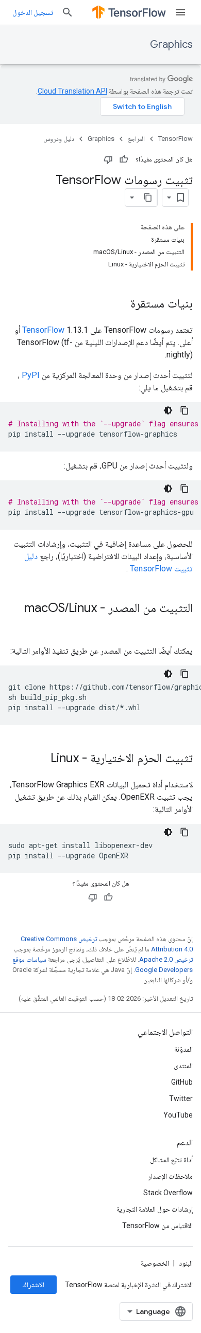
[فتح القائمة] (180, 12)
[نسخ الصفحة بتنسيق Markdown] (148, 197)
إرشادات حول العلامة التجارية (154, 1209)
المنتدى (183, 1065)
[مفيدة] (123, 159)
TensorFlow (175, 138)
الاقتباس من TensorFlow (157, 1225)
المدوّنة (183, 1049)
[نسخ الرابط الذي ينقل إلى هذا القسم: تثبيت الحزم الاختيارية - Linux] (40, 759)
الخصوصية (155, 1263)
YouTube (178, 1115)
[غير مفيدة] (108, 159)
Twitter (181, 1098)
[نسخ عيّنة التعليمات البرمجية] (184, 410)
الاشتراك (33, 1284)
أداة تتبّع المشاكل (171, 1160)
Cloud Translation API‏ (72, 91)
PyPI (31, 375)
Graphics (171, 44)
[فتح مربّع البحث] (67, 12)
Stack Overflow (168, 1192)
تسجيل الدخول (32, 12)
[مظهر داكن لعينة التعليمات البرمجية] (168, 410)
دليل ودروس (58, 138)
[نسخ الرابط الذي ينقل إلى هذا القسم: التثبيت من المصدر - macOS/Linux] (182, 625)
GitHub (182, 1082)
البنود (186, 1263)
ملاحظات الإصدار (170, 1176)
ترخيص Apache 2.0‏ (166, 959)
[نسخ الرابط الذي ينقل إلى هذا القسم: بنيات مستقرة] (120, 304)
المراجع (136, 138)
